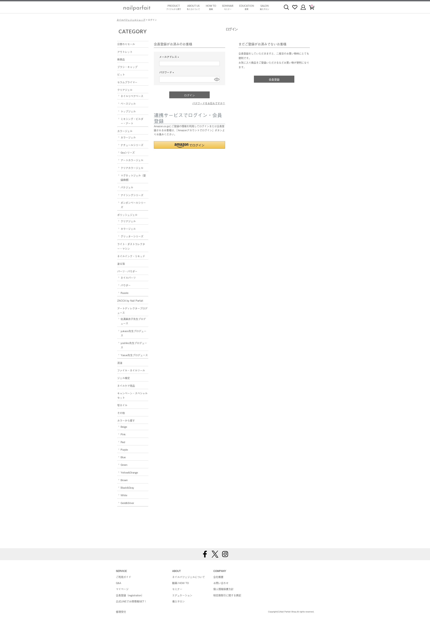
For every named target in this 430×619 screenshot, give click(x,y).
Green (124, 464)
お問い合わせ (220, 583)
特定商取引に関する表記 (227, 595)
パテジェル (127, 187)
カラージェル (124, 131)
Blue (123, 457)
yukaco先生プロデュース (133, 333)
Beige (124, 426)
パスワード (167, 72)
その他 (121, 413)
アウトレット (124, 51)
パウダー (126, 285)
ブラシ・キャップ (127, 67)
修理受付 (121, 611)
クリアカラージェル (132, 168)
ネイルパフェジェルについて (188, 577)
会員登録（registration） (130, 595)
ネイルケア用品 (126, 385)
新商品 (121, 59)
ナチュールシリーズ (132, 145)
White (124, 495)
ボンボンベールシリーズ (133, 205)
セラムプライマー (127, 82)
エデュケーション (182, 595)
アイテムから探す (173, 7)
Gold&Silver (127, 503)
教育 (246, 7)
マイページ (122, 589)
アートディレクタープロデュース (132, 310)
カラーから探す (126, 420)
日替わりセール (126, 44)
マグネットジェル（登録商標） (133, 177)
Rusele (124, 293)
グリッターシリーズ (132, 236)
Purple (124, 449)
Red (123, 442)
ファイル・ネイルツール (131, 370)
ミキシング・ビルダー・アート (132, 121)
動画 (211, 7)
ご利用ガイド (123, 577)
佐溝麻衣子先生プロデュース (133, 321)
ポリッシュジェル (127, 214)
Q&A (118, 583)
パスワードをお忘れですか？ (208, 103)
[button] (189, 145)
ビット (121, 74)
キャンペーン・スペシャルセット (132, 395)
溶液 (119, 363)
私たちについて (193, 7)
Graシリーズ (128, 152)
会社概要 (218, 577)
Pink (123, 434)
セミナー (227, 7)
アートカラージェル (132, 160)
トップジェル (128, 111)
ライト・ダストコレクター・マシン (131, 246)
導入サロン (264, 7)
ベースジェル (128, 103)
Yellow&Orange (129, 472)
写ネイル (122, 405)
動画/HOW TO (180, 583)
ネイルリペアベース (132, 96)
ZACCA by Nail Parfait (130, 300)
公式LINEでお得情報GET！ (131, 601)
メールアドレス (169, 57)
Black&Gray (127, 487)
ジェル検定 (123, 378)
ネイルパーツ (128, 277)
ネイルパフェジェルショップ (131, 19)
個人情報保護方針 (223, 589)
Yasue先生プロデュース (134, 355)
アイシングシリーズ (132, 195)
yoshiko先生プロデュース (134, 345)
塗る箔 (121, 263)
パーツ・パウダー (127, 271)
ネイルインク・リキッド (131, 256)
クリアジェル (124, 90)
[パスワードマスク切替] (216, 79)
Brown (124, 480)
